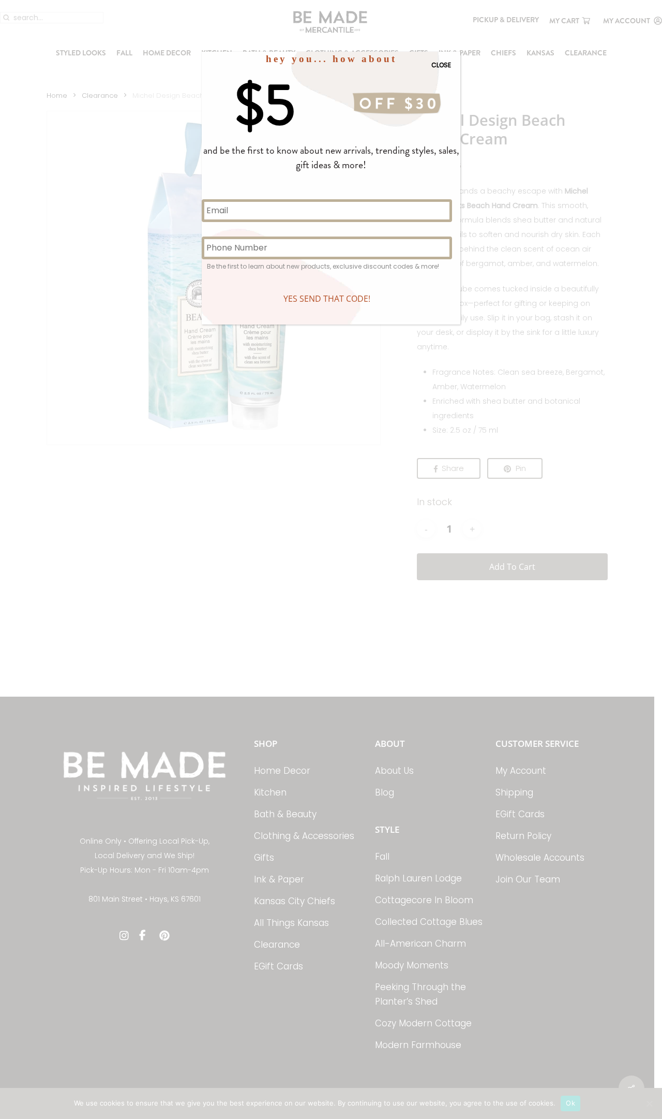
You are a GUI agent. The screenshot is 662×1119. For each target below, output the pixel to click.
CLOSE (441, 65)
